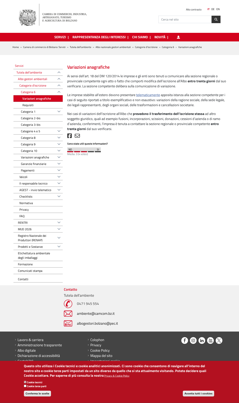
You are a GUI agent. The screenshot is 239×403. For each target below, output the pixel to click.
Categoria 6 (168, 47)
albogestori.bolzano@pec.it (97, 323)
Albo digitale (27, 350)
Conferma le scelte (37, 393)
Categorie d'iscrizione (146, 47)
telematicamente (148, 94)
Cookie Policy (100, 350)
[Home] (55, 15)
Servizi (19, 65)
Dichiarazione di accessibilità (39, 355)
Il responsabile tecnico (33, 183)
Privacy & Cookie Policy (116, 376)
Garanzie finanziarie (33, 164)
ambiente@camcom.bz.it (96, 313)
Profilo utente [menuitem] (178, 37)
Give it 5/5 (98, 150)
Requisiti (28, 105)
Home (16, 47)
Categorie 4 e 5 (30, 131)
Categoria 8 (28, 137)
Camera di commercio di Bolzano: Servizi (44, 47)
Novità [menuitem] (159, 37)
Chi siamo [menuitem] (140, 37)
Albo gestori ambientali (32, 79)
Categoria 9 (28, 144)
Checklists (25, 196)
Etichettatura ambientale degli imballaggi (34, 255)
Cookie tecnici (34, 382)
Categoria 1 (28, 111)
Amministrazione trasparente (40, 345)
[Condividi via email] (77, 137)
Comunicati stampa (30, 270)
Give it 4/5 (91, 150)
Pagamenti (28, 170)
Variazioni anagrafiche (36, 98)
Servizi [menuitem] (60, 37)
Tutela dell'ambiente (80, 47)
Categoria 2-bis (30, 118)
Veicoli (23, 177)
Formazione (25, 264)
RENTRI (23, 222)
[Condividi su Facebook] (69, 137)
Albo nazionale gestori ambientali (113, 47)
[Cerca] (216, 19)
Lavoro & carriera (31, 339)
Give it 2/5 (77, 150)
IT (208, 9)
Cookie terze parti (36, 386)
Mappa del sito (101, 355)
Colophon (97, 339)
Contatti (23, 279)
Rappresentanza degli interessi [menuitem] (99, 37)
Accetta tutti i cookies (198, 393)
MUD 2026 (25, 229)
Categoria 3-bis (30, 124)
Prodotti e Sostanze (30, 246)
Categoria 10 (29, 151)
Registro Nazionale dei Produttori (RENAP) (32, 237)
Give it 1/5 (70, 150)
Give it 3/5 (84, 150)
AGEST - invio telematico (35, 190)
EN (218, 9)
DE (213, 9)
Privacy (24, 209)
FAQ (22, 216)
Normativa (26, 203)
